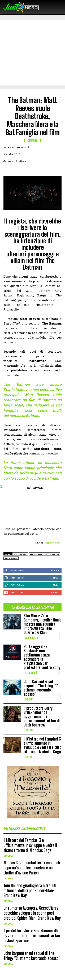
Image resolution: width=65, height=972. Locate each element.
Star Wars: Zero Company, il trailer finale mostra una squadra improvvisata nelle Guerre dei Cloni (42, 624)
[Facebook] (6, 170)
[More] (39, 170)
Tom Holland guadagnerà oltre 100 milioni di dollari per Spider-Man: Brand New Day (29, 890)
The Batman (11, 558)
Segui (56, 577)
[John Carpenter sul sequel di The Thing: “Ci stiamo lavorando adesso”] (12, 687)
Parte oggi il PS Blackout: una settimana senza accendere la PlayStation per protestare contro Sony (42, 657)
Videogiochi (31, 637)
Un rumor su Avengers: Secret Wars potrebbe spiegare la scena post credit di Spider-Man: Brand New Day (32, 913)
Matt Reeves (52, 554)
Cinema (29, 699)
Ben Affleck (36, 554)
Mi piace (54, 570)
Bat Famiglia (20, 554)
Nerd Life (30, 672)
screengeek (53, 543)
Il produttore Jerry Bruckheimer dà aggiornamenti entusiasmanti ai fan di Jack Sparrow (42, 716)
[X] (14, 170)
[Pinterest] (22, 170)
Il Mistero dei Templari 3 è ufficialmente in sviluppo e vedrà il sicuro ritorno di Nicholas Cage (42, 745)
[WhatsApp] (30, 170)
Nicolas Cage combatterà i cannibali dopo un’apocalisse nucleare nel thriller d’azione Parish (31, 867)
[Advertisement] (32, 52)
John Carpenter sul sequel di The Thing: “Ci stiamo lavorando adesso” (41, 688)
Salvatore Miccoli (18, 147)
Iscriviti (54, 592)
